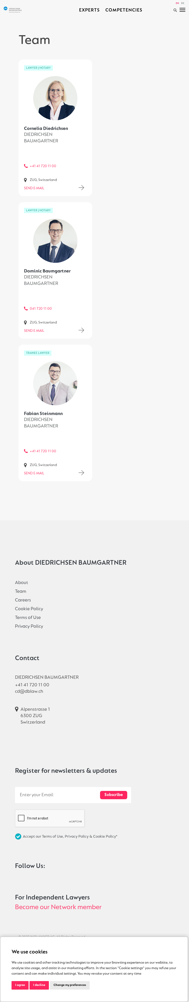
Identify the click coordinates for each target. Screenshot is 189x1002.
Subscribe (113, 795)
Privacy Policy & (79, 837)
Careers (23, 600)
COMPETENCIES (123, 10)
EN (177, 3)
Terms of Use (28, 617)
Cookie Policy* (105, 837)
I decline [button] (39, 985)
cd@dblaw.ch (29, 691)
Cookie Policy (29, 609)
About (21, 582)
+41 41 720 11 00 (43, 166)
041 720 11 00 (41, 309)
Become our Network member (58, 907)
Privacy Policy (29, 626)
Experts (89, 10)
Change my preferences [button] (69, 985)
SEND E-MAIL (34, 188)
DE (182, 3)
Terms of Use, (53, 837)
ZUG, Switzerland (43, 180)
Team (20, 591)
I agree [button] (20, 985)
